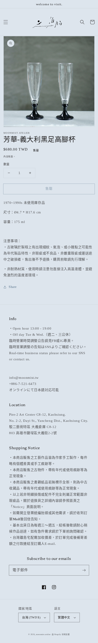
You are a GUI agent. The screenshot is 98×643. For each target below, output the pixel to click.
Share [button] (13, 287)
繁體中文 (64, 617)
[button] (6, 22)
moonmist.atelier (43, 634)
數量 (6, 164)
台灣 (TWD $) (31, 617)
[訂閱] (84, 570)
